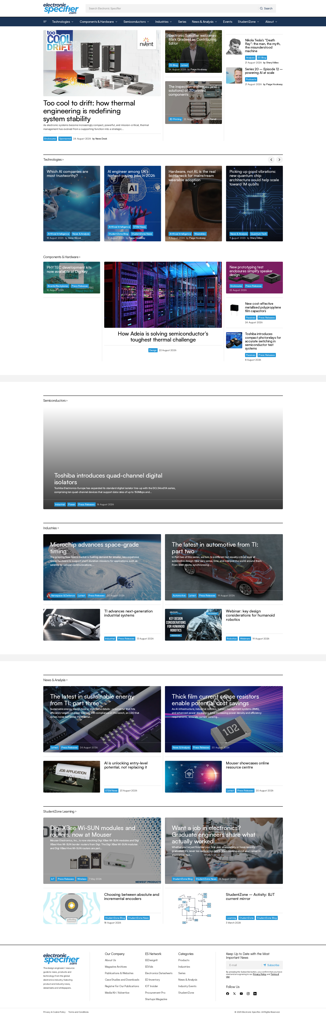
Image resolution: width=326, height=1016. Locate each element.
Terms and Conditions (78, 1012)
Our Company (114, 954)
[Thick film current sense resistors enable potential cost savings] (224, 719)
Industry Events (187, 986)
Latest (184, 65)
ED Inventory (152, 979)
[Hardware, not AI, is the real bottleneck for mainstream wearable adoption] (193, 204)
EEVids (149, 966)
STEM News (139, 226)
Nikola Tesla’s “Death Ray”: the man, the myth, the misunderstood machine (262, 45)
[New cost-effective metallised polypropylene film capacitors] (234, 310)
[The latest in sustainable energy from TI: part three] (102, 719)
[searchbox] (172, 8)
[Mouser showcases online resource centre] (193, 777)
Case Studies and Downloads (122, 979)
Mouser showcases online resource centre (247, 765)
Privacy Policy (259, 974)
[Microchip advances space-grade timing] (102, 567)
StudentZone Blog (118, 233)
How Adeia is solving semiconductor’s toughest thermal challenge (163, 337)
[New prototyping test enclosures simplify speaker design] (254, 278)
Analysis (250, 57)
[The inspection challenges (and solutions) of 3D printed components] (193, 102)
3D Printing (175, 119)
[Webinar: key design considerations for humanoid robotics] (193, 625)
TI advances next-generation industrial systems (128, 613)
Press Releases (80, 285)
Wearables (200, 233)
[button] (45, 21)
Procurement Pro (155, 992)
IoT (52, 878)
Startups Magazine (156, 999)
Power (71, 504)
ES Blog (174, 65)
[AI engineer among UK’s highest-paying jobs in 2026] (132, 204)
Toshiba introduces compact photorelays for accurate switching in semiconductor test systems (263, 341)
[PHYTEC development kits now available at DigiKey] (71, 278)
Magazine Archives (116, 966)
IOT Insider (151, 986)
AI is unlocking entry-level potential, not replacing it (126, 765)
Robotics (232, 638)
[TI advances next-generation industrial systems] (71, 625)
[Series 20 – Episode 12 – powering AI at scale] (234, 75)
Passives (250, 317)
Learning (231, 917)
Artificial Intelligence (58, 233)
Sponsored (65, 138)
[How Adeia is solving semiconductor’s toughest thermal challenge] (163, 295)
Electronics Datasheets (158, 973)
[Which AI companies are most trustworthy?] (71, 204)
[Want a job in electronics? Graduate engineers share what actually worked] (224, 851)
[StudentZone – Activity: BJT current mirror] (193, 908)
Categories (185, 954)
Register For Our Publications (122, 986)
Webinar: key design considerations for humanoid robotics (250, 615)
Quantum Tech (259, 233)
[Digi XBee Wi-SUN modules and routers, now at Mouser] (102, 851)
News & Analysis (81, 233)
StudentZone (246, 917)
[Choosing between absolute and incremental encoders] (71, 908)
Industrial (60, 504)
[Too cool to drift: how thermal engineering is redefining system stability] (102, 63)
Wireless (81, 878)
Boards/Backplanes (58, 285)
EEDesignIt (151, 960)
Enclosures (50, 138)
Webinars (245, 638)
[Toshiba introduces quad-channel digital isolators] (163, 458)
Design (153, 350)
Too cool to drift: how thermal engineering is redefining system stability (89, 110)
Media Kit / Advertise (117, 992)
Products (183, 960)
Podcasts (251, 79)
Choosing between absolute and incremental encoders (131, 896)
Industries (184, 966)
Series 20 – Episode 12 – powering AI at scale (264, 71)
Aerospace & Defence (63, 595)
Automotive (179, 595)
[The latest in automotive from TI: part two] (224, 567)
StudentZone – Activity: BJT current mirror (250, 896)
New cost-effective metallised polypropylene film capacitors (263, 307)
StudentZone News (142, 233)
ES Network (153, 954)
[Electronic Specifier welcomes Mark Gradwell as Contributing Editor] (193, 51)
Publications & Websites (119, 973)
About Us (110, 960)
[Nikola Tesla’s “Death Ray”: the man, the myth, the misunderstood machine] (234, 46)
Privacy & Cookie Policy (54, 1012)
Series (181, 973)
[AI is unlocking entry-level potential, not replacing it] (71, 777)
